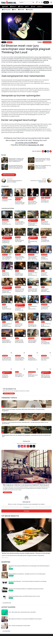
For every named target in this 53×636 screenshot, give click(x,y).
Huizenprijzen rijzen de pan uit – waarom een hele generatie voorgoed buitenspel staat (7, 341)
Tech (21, 6)
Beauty (14, 6)
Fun (34, 6)
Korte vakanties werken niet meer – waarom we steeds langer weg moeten (20, 258)
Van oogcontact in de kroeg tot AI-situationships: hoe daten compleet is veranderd (20, 359)
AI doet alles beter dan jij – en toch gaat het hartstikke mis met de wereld (19, 375)
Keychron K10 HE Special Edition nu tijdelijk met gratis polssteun (26, 588)
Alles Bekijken (6, 631)
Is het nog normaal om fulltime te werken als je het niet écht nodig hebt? (6, 376)
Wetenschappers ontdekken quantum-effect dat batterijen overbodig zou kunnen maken (7, 325)
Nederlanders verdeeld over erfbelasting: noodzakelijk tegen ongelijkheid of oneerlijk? (16, 160)
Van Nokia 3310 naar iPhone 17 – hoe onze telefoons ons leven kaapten (45, 359)
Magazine (30, 9)
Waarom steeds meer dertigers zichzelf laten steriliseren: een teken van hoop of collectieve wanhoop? (33, 341)
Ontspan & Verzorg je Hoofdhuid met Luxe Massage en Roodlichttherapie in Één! (29, 566)
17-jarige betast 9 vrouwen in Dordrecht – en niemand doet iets (20, 309)
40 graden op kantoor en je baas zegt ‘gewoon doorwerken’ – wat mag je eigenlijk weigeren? (20, 325)
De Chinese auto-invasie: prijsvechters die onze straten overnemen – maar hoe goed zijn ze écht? (33, 274)
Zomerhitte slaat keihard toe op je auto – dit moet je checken (33, 290)
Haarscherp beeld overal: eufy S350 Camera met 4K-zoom (24, 596)
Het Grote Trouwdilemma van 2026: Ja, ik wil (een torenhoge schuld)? (43, 167)
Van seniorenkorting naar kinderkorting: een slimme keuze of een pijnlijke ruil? (16, 167)
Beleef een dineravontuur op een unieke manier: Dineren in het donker (26, 553)
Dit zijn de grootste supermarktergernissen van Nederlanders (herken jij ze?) (6, 307)
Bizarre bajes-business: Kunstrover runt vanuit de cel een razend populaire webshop (6, 223)
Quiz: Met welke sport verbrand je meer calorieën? (22, 612)
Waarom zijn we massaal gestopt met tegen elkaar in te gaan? (45, 376)
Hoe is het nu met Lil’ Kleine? (7, 200)
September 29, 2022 (35, 145)
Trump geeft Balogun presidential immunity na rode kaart (46, 258)
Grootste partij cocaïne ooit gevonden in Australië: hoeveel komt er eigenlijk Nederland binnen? (45, 307)
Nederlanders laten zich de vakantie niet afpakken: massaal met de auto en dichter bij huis (26, 436)
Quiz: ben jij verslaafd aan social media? (19, 625)
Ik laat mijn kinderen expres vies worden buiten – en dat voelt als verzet (42, 160)
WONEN (6, 6)
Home (4, 42)
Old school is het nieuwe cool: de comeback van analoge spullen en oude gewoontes (19, 290)
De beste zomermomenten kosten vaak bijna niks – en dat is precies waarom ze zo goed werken (25, 423)
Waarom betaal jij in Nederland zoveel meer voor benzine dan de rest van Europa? (32, 224)
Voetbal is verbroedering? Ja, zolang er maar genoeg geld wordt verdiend (46, 342)
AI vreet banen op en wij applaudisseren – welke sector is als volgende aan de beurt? (46, 325)
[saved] (42, 2)
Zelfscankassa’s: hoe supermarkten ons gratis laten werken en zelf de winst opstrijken (33, 307)
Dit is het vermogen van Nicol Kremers (45, 201)
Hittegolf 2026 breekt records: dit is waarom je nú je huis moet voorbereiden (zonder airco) (19, 341)
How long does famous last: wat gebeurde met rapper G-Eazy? (32, 202)
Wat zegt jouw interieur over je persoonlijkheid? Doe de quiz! (25, 618)
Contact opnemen (9, 393)
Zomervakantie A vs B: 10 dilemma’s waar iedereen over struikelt (7, 258)
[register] (46, 2)
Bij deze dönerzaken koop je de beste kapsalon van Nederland (33, 375)
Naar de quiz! (7, 492)
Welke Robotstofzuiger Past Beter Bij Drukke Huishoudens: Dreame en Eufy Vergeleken (23, 410)
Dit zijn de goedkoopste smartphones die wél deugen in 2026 (32, 359)
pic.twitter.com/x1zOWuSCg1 (26, 143)
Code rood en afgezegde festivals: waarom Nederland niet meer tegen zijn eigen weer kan (46, 290)
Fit (28, 6)
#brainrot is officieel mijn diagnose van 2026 (5, 274)
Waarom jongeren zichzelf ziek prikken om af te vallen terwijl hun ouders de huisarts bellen (7, 291)
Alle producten (7, 602)
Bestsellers (6, 9)
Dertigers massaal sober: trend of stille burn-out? (19, 274)
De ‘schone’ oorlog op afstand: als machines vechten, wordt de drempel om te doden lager (46, 274)
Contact (40, 6)
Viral (15, 9)
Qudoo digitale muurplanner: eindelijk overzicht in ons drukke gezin (27, 574)
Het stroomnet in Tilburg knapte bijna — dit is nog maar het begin (32, 258)
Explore (21, 9)
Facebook (48, 151)
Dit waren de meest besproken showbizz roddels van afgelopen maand (20, 202)
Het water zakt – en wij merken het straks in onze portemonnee (20, 223)
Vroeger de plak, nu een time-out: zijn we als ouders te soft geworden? (7, 359)
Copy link (43, 151)
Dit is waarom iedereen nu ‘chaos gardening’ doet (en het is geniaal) (46, 223)
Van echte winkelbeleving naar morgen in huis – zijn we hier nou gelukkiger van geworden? (33, 325)
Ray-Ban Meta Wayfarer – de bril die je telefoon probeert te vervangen (28, 581)
